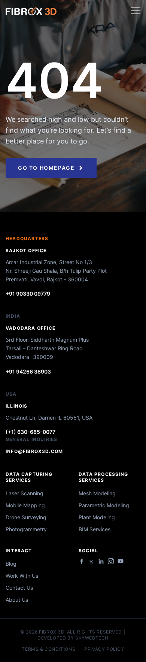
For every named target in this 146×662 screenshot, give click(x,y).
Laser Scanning (24, 493)
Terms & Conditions (48, 649)
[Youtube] (121, 561)
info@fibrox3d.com (34, 451)
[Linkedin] (101, 561)
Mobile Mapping (25, 505)
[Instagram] (111, 561)
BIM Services (94, 529)
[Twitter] (91, 562)
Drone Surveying (26, 517)
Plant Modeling (97, 517)
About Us (17, 599)
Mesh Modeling (97, 493)
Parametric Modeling (104, 505)
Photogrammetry (26, 529)
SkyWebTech (92, 638)
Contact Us (19, 587)
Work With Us (22, 575)
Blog (11, 563)
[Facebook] (82, 561)
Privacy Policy (104, 649)
